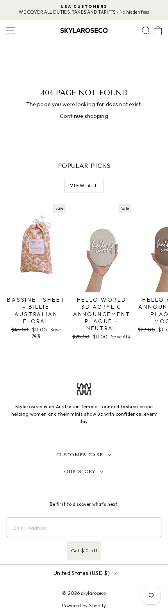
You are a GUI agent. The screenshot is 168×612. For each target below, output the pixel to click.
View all (84, 186)
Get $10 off (84, 550)
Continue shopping (84, 115)
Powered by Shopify (84, 605)
